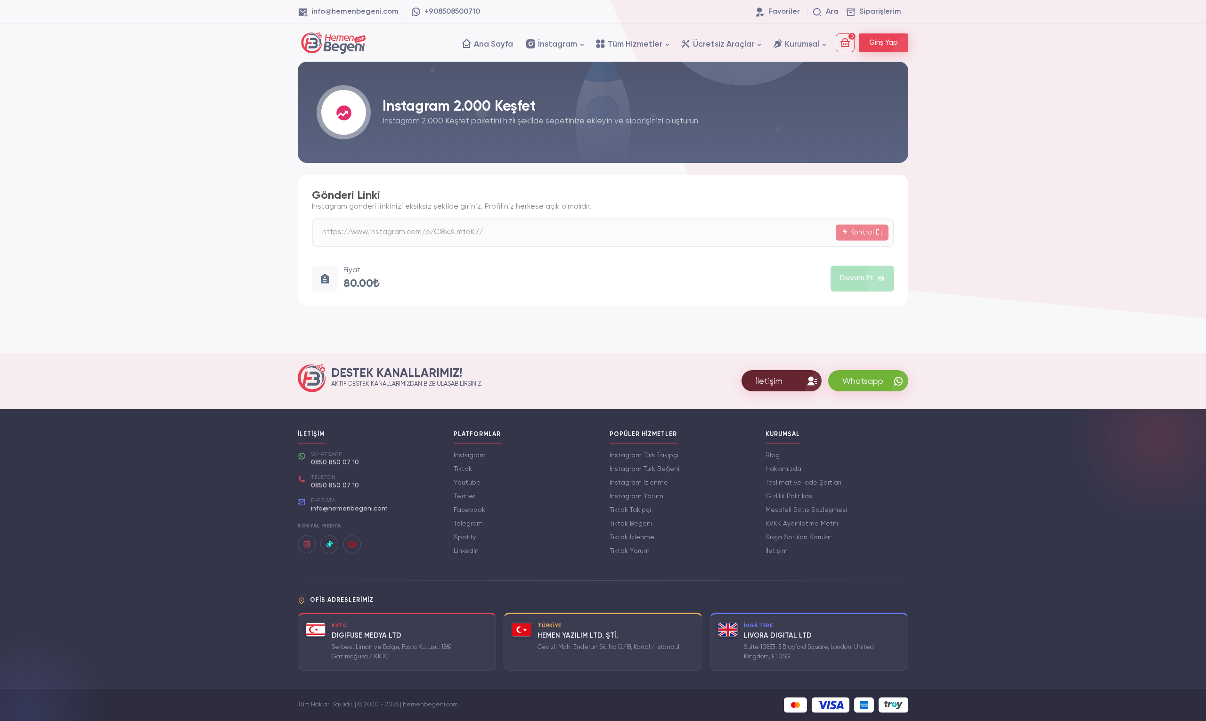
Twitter (464, 496)
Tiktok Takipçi (630, 510)
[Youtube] (352, 544)
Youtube (467, 482)
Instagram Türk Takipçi (644, 455)
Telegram (468, 523)
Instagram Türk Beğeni (644, 469)
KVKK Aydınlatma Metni (802, 523)
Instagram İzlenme (639, 482)
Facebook (469, 510)
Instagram (470, 455)
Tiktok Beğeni (631, 523)
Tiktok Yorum (630, 551)
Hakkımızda (783, 469)
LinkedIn (466, 551)
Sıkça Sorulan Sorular (798, 537)
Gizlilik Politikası (790, 496)
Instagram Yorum (636, 496)
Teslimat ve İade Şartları (803, 482)
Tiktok (463, 469)
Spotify (465, 537)
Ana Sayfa (492, 45)
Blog (773, 455)
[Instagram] (307, 544)
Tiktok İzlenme (632, 537)
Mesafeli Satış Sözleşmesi (806, 510)
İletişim (777, 551)
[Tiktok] (329, 544)
